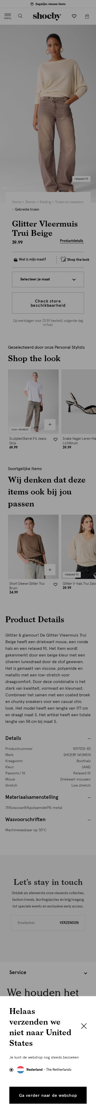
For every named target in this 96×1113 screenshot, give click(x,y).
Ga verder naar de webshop (48, 1095)
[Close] (84, 1027)
